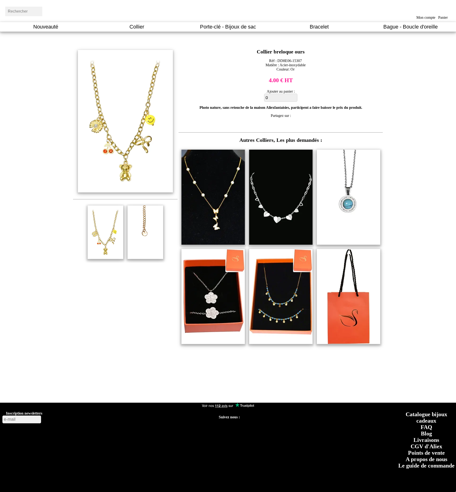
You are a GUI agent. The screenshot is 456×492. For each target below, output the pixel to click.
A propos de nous (426, 459)
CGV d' (426, 446)
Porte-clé (228, 27)
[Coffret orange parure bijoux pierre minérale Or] (281, 343)
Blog (426, 433)
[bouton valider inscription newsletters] (54, 418)
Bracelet (319, 27)
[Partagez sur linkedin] (285, 126)
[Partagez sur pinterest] (267, 126)
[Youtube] (201, 429)
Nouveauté (45, 27)
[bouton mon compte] (425, 10)
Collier (136, 27)
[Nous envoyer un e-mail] (256, 429)
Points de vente (426, 453)
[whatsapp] (294, 126)
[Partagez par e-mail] (303, 126)
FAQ (426, 427)
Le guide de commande (426, 466)
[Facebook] (190, 429)
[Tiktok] (212, 429)
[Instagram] (234, 429)
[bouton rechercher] (53, 11)
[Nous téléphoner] (268, 429)
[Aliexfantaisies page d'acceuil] (234, 10)
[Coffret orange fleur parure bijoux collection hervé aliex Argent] (213, 343)
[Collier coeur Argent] (281, 243)
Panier (443, 17)
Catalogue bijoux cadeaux (426, 417)
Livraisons (426, 440)
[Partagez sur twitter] (276, 126)
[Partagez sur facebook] (258, 126)
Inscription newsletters (24, 413)
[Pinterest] (223, 429)
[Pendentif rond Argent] (348, 243)
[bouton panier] (443, 10)
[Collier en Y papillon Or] (213, 243)
